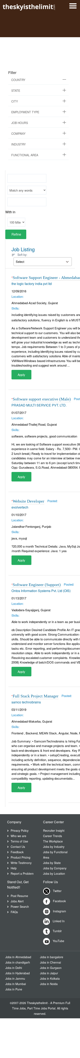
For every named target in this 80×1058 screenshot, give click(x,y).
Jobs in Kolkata (50, 978)
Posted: (52, 501)
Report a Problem (22, 873)
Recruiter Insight (53, 830)
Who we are (18, 836)
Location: (17, 296)
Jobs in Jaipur (49, 973)
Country (18, 80)
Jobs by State (52, 863)
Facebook (59, 901)
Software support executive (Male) (42, 399)
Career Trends (52, 836)
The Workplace (53, 841)
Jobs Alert (17, 901)
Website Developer (28, 501)
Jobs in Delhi (13, 968)
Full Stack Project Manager (35, 696)
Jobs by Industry (53, 847)
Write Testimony (21, 863)
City (14, 101)
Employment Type (25, 112)
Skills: (15, 308)
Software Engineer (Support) (37, 584)
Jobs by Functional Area (55, 854)
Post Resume (19, 896)
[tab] (38, 80)
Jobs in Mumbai (15, 984)
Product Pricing (20, 857)
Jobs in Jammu (15, 978)
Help (14, 868)
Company (18, 133)
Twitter (57, 891)
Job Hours (19, 123)
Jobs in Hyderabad (17, 973)
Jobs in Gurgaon (51, 968)
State (15, 90)
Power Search (20, 906)
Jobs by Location (54, 873)
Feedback (17, 852)
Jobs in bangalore (51, 957)
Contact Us (18, 847)
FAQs (14, 912)
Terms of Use (19, 841)
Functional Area (24, 155)
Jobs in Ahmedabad (18, 957)
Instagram (59, 911)
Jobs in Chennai (50, 962)
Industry (18, 144)
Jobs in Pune (13, 989)
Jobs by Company (54, 868)
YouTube (58, 941)
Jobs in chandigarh (17, 962)
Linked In (58, 921)
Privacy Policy (20, 830)
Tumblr (57, 931)
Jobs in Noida (49, 984)
